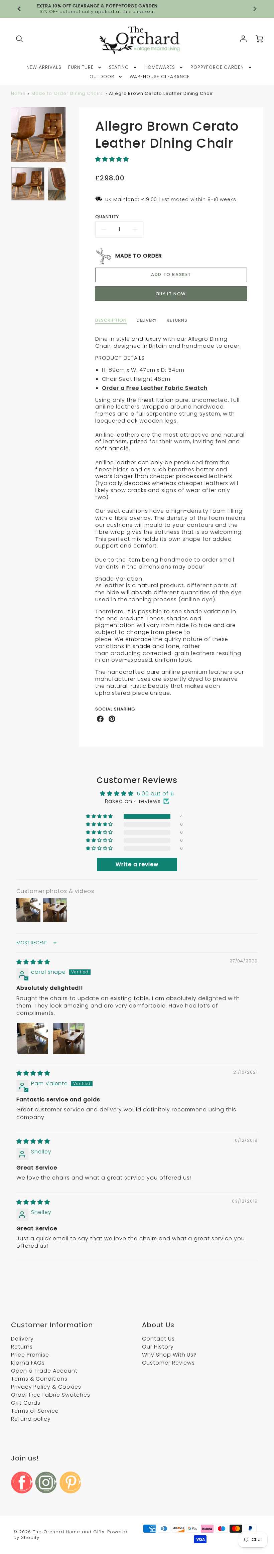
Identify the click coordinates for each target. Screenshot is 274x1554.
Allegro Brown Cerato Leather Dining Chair (161, 93)
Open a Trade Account (44, 1371)
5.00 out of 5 (155, 793)
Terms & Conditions (39, 1379)
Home (18, 93)
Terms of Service (35, 1411)
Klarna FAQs (28, 1363)
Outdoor (102, 77)
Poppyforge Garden (217, 67)
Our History (158, 1347)
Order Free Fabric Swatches (50, 1395)
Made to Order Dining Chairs (67, 93)
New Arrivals (43, 67)
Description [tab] (111, 320)
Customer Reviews (168, 1363)
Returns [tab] (177, 320)
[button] (112, 159)
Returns (22, 1347)
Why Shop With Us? (169, 1355)
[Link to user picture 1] (32, 1039)
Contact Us (158, 1339)
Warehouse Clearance (160, 77)
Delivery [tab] (147, 320)
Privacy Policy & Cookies (46, 1387)
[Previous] (19, 9)
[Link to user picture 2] (69, 1039)
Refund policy (31, 1419)
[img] (33, 962)
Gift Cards (26, 1403)
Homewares (159, 67)
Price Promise (30, 1355)
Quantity (107, 216)
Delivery (22, 1339)
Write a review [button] (137, 864)
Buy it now (171, 294)
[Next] (70, 135)
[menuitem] (44, 67)
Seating (119, 67)
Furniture (81, 67)
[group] (137, 9)
